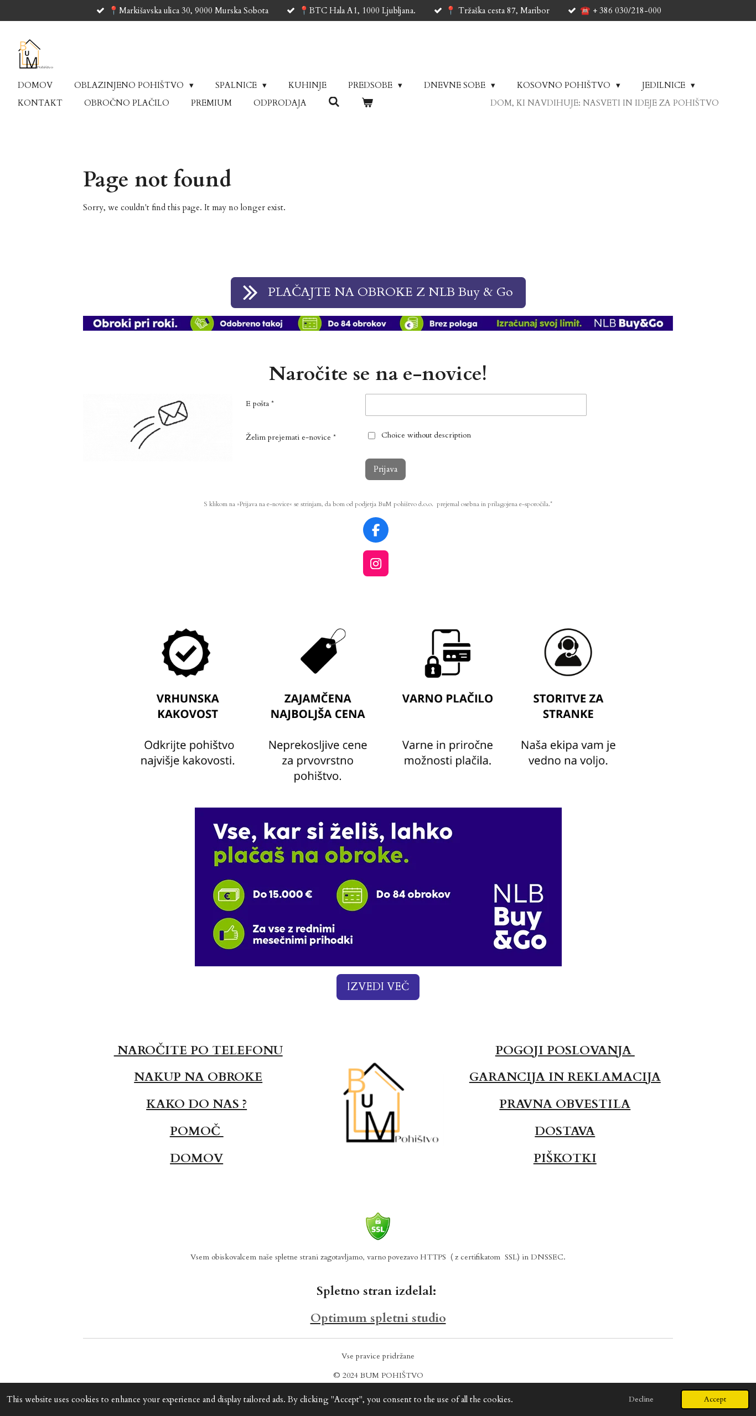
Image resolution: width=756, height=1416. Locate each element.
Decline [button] (641, 1399)
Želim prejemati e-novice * (291, 437)
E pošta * (260, 403)
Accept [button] (715, 1399)
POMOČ (197, 1131)
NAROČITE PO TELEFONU (198, 1050)
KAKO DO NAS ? (196, 1104)
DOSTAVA (565, 1131)
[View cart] (367, 103)
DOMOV (196, 1158)
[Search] (334, 102)
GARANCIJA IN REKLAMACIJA (565, 1077)
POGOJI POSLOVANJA (565, 1050)
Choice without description (425, 435)
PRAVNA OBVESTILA (564, 1104)
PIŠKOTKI (565, 1158)
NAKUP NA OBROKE (198, 1077)
